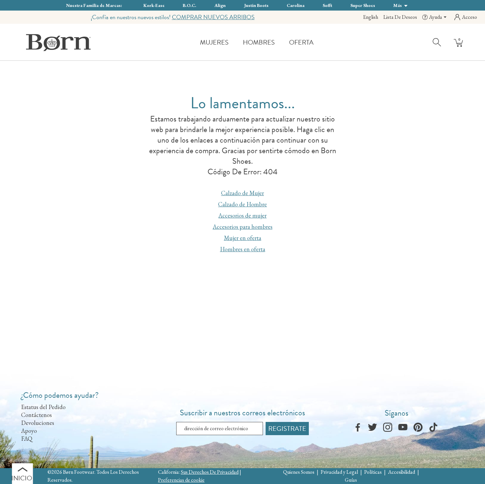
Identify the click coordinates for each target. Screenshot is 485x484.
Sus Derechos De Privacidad (210, 471)
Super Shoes (362, 5)
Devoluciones (37, 423)
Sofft (327, 5)
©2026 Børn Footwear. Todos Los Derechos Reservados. (93, 475)
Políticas (373, 471)
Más (398, 5)
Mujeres (214, 42)
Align (220, 5)
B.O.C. (189, 5)
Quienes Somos (298, 471)
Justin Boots (256, 5)
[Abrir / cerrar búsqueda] (437, 42)
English (370, 17)
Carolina (296, 5)
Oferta (301, 42)
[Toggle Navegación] (234, 43)
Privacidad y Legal (339, 471)
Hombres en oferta (242, 249)
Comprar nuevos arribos (213, 17)
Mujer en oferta (242, 238)
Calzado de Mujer (242, 193)
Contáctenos (36, 415)
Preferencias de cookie (181, 479)
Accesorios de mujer (242, 215)
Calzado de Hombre (242, 204)
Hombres (259, 42)
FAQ (26, 438)
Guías (351, 479)
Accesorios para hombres (243, 226)
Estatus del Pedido (43, 407)
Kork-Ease (154, 5)
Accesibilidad (401, 471)
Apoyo (29, 430)
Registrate (287, 428)
